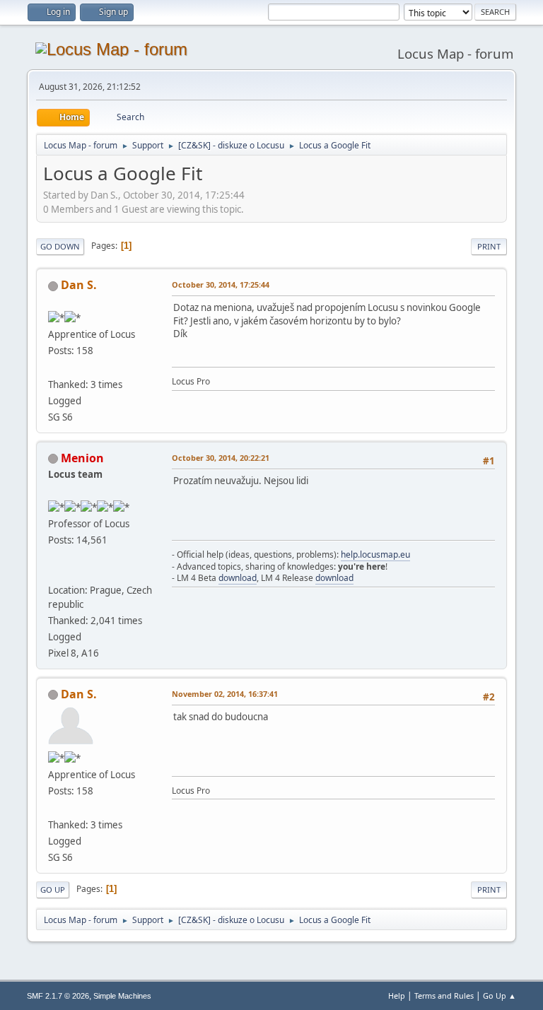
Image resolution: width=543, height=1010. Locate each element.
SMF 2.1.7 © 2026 (58, 996)
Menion (82, 458)
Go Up (52, 889)
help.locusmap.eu (375, 554)
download (237, 578)
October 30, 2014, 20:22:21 (220, 457)
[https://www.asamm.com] (53, 572)
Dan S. (79, 285)
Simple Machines (122, 996)
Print (489, 246)
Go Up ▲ (499, 995)
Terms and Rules (444, 995)
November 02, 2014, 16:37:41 (225, 693)
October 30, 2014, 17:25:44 (220, 284)
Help (396, 995)
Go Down (60, 246)
